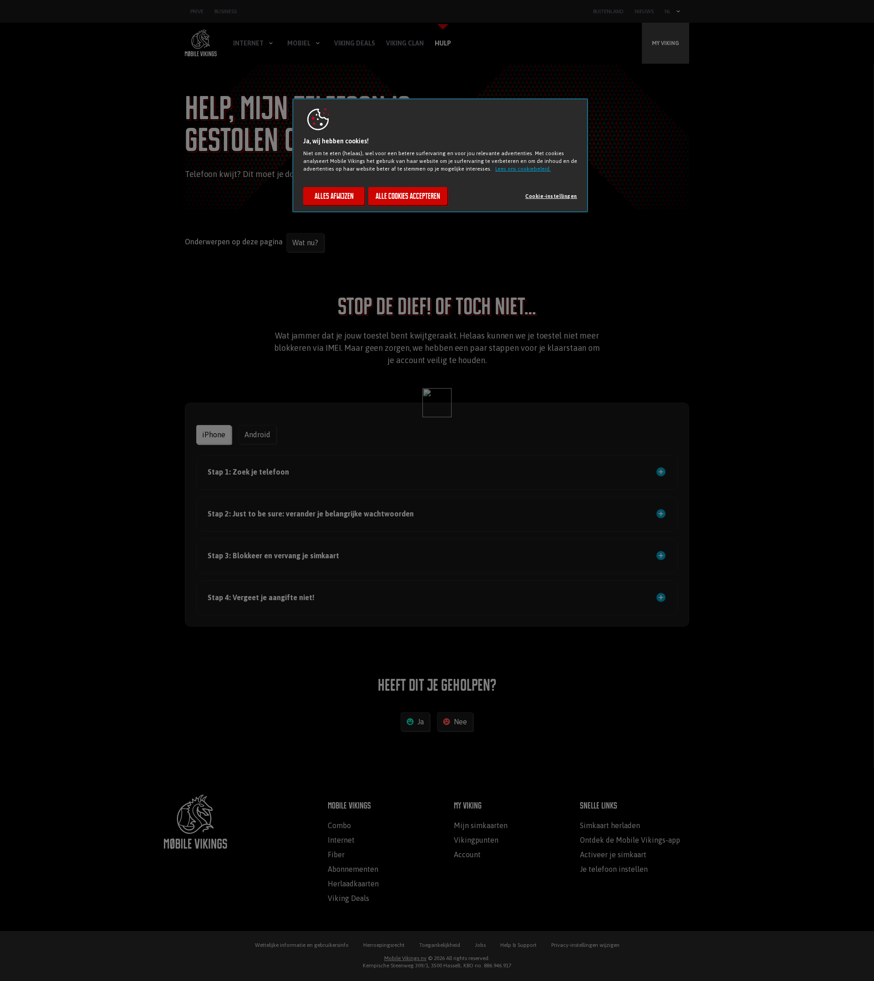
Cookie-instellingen (551, 196)
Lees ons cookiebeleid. (523, 169)
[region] (440, 155)
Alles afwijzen (334, 196)
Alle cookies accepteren (408, 196)
